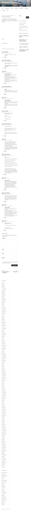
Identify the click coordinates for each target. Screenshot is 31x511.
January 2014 (3, 343)
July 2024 (3, 284)
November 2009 (4, 412)
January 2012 (3, 372)
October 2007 (3, 448)
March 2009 (3, 424)
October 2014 (3, 334)
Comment (4, 238)
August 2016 (3, 313)
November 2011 (4, 375)
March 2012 (3, 369)
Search (20, 15)
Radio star (3, 501)
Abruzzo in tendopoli (4, 472)
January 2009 (3, 427)
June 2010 (3, 401)
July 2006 (3, 456)
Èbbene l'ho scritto (4, 481)
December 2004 (4, 459)
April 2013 (3, 351)
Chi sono (12, 8)
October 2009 (3, 413)
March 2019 (3, 293)
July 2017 (3, 304)
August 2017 (3, 302)
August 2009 (3, 416)
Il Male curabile (4, 486)
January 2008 (3, 445)
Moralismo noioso (4, 498)
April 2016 (3, 319)
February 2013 (3, 354)
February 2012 (3, 371)
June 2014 (3, 339)
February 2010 (3, 407)
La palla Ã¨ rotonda (4, 492)
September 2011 (4, 378)
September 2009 (4, 415)
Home (3, 8)
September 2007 (4, 450)
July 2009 (3, 418)
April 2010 (3, 404)
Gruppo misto (5, 43)
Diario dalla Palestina (4, 480)
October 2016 (3, 310)
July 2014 (3, 337)
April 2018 (3, 296)
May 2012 (3, 366)
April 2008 (3, 441)
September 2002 (4, 462)
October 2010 (3, 395)
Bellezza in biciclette (4, 475)
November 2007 (4, 447)
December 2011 (4, 374)
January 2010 (3, 409)
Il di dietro (3, 484)
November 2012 (4, 357)
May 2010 (3, 403)
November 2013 (4, 345)
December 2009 (4, 410)
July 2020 (3, 287)
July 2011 (3, 381)
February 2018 (3, 299)
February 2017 (3, 307)
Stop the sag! (25, 46)
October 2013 (3, 346)
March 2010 (3, 406)
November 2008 (4, 430)
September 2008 (4, 433)
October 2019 (3, 290)
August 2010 (3, 398)
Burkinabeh (3, 477)
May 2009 (3, 421)
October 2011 (3, 377)
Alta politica (3, 474)
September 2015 (4, 328)
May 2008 (3, 439)
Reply (5, 83)
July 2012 (3, 363)
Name (3, 249)
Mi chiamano (16, 8)
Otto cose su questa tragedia (23, 26)
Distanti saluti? (7, 8)
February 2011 (3, 389)
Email (3, 253)
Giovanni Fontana (11, 15)
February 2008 (4, 444)
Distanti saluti (9, 3)
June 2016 (3, 316)
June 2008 (3, 438)
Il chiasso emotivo (21, 24)
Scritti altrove (21, 8)
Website (3, 257)
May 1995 (3, 465)
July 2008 (3, 436)
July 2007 (3, 453)
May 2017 (3, 305)
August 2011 (3, 380)
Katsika (3, 489)
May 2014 (3, 340)
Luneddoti (3, 495)
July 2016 (3, 314)
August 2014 (3, 336)
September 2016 (4, 311)
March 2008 (3, 442)
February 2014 (3, 342)
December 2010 (4, 392)
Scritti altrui (26, 8)
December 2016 (4, 308)
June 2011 (3, 383)
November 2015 (4, 325)
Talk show (3, 504)
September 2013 (4, 348)
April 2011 (3, 386)
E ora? (7, 10)
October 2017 (3, 301)
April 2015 (3, 331)
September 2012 (4, 360)
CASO (2, 478)
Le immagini (3, 10)
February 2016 (3, 322)
